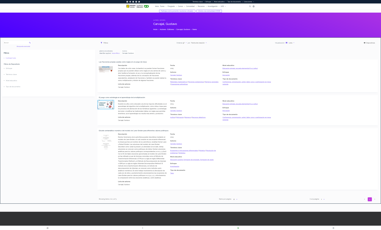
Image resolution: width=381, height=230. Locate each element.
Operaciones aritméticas (179, 84)
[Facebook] (130, 1)
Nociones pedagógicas (196, 82)
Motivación (180, 117)
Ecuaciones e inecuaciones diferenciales (184, 150)
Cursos (180, 6)
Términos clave (197, 1)
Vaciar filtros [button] (116, 53)
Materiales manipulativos (178, 82)
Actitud (172, 117)
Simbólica (182, 153)
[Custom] (47, 228)
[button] (364, 199)
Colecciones (248, 1)
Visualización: (280, 43)
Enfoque (208, 1)
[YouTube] (136, 1)
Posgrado (171, 6)
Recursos (201, 6)
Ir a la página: (314, 199)
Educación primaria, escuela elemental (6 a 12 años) (240, 68)
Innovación (226, 75)
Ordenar (179, 43)
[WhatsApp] (139, 1)
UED (222, 6)
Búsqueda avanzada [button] (23, 46)
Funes (162, 6)
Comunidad (190, 6)
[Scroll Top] (333, 228)
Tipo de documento (234, 1)
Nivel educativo (219, 1)
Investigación (213, 6)
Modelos (202, 150)
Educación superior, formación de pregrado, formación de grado (192, 160)
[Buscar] (250, 6)
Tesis (172, 173)
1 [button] (369, 199)
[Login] (253, 6)
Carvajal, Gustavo (176, 75)
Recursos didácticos (199, 117)
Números (188, 117)
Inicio (157, 6)
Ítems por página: (225, 199)
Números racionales (211, 82)
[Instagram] (133, 1)
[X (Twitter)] (127, 1)
